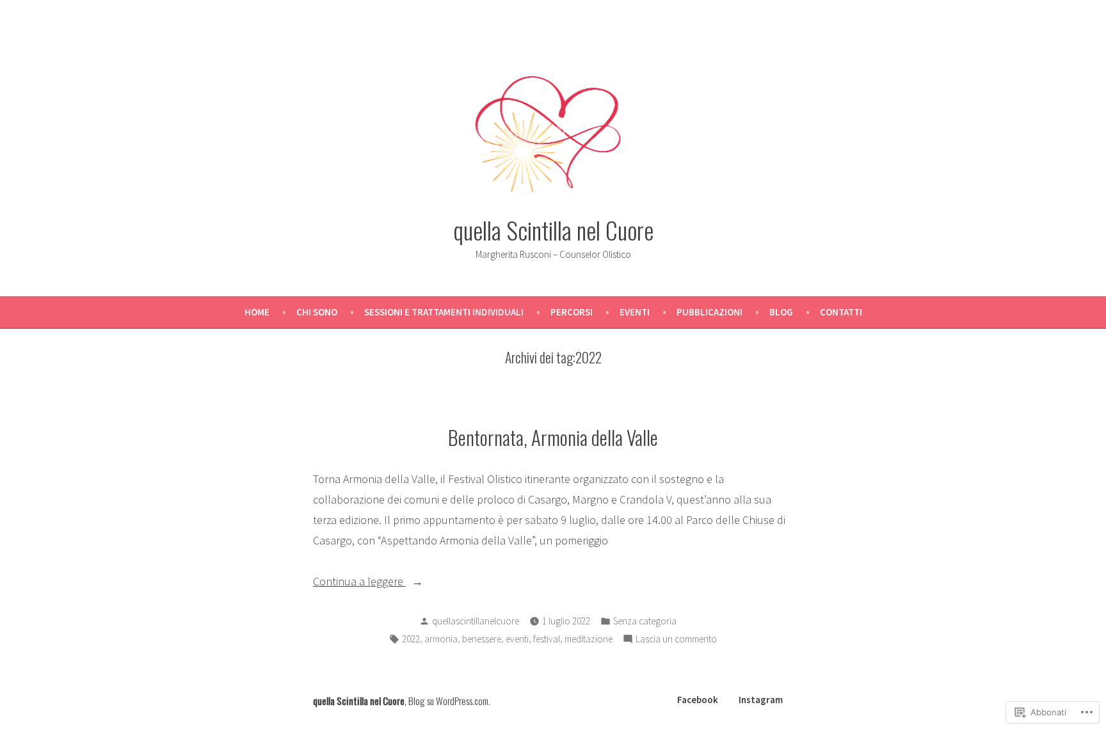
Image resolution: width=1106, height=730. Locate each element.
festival (546, 639)
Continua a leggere (359, 582)
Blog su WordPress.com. (449, 701)
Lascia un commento (676, 640)
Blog (781, 312)
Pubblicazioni (709, 312)
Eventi (635, 312)
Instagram (761, 700)
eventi (517, 639)
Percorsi (571, 312)
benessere (481, 639)
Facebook (697, 700)
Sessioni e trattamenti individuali (444, 312)
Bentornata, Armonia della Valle (553, 437)
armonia (441, 639)
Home (256, 312)
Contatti (841, 312)
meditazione (589, 639)
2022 (411, 639)
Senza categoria (645, 621)
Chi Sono (316, 312)
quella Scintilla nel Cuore (553, 230)
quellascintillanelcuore (475, 621)
